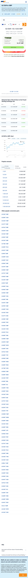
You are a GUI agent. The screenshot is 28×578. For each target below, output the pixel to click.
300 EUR (5, 184)
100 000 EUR (6, 203)
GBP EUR (23, 10)
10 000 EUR (6, 200)
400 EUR (5, 187)
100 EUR (5, 177)
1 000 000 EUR (6, 206)
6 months (13, 138)
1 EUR (4, 171)
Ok (23, 575)
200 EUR (5, 181)
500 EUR (5, 190)
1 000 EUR (5, 193)
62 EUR (18, 14)
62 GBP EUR (14, 91)
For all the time (23, 138)
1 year (18, 138)
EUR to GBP (7, 14)
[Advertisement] (14, 75)
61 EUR (13, 14)
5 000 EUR (5, 197)
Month (9, 138)
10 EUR (4, 174)
